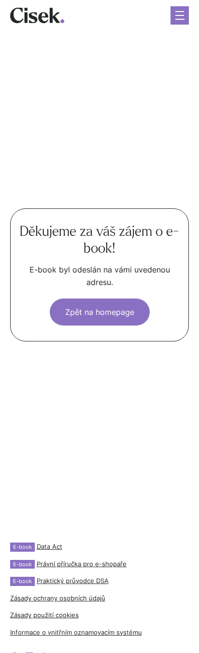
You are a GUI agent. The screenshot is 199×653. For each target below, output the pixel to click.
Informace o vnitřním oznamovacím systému (76, 632)
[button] (180, 15)
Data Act (37, 546)
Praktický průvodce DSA (61, 581)
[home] (37, 15)
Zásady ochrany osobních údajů (57, 598)
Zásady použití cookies (44, 615)
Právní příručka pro (70, 564)
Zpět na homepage (99, 312)
